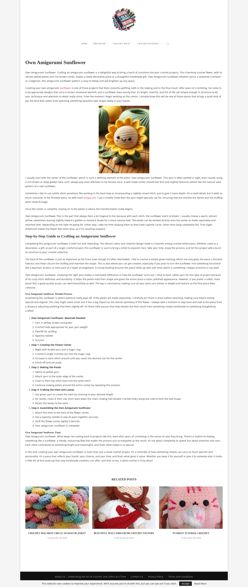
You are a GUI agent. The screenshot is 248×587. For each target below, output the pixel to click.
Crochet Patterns (148, 44)
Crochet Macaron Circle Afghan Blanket (57, 533)
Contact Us (137, 576)
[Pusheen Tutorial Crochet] (191, 507)
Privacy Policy (155, 576)
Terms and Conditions (180, 576)
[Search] (167, 44)
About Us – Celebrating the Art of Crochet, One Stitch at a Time (90, 576)
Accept (185, 583)
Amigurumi (99, 44)
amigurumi (90, 197)
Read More (200, 583)
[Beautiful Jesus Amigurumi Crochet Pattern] (124, 507)
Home (84, 44)
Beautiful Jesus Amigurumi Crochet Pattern (124, 533)
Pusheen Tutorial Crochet (191, 533)
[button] (124, 545)
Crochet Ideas (121, 44)
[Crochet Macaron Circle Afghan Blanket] (57, 507)
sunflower (65, 88)
